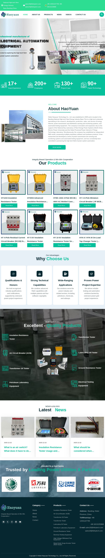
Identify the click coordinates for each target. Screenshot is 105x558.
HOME (25, 14)
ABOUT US (36, 14)
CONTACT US (81, 14)
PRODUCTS (48, 14)
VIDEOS (68, 14)
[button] (2, 46)
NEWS (59, 14)
